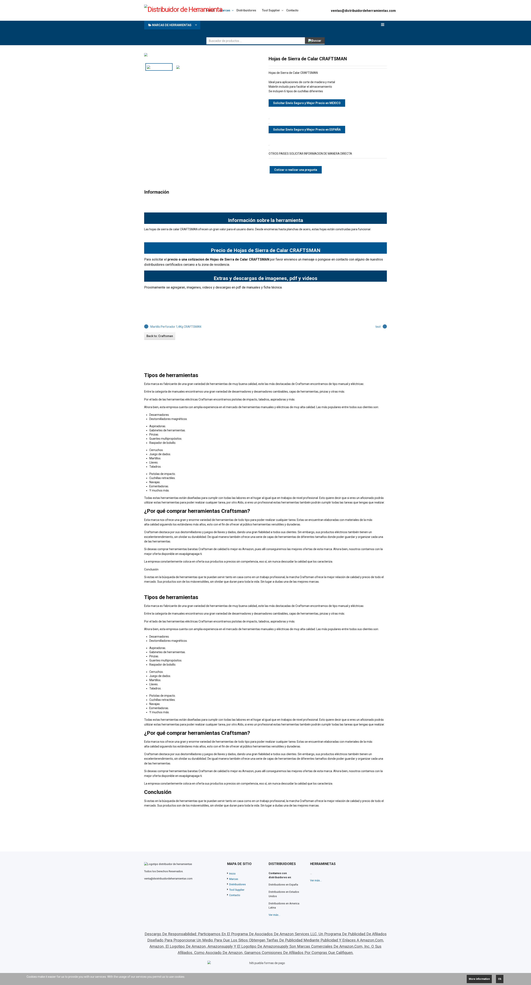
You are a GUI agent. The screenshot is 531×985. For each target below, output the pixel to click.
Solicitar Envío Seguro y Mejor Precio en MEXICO (307, 103)
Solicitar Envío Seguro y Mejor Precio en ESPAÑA (307, 129)
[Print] (377, 58)
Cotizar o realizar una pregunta (295, 169)
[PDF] (371, 58)
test (378, 326)
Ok (499, 979)
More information (479, 979)
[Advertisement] (281, 28)
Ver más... (274, 914)
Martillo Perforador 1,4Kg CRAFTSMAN (175, 326)
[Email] (384, 58)
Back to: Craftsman (159, 336)
